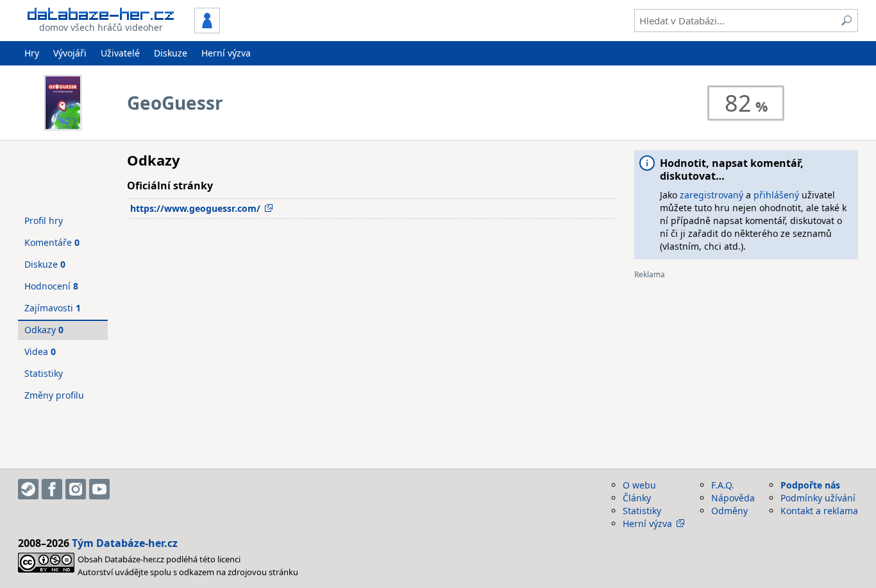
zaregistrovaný (711, 195)
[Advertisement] (746, 369)
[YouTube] (99, 489)
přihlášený (776, 195)
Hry (31, 53)
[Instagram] (75, 489)
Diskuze (170, 53)
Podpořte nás (810, 485)
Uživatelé (120, 53)
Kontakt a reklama (819, 511)
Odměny (729, 511)
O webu (639, 485)
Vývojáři (70, 53)
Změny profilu (54, 395)
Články (637, 498)
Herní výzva (226, 53)
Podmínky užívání (817, 498)
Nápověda (733, 498)
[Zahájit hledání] (846, 20)
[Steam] (28, 489)
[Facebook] (52, 489)
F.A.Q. (722, 485)
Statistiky (43, 373)
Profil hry (43, 220)
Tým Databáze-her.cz (125, 543)
